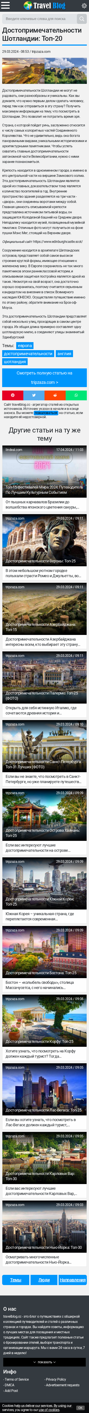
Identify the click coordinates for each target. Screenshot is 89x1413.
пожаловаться (46, 413)
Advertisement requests (62, 1385)
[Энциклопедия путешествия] (44, 5)
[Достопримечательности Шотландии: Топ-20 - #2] (65, 71)
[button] (12, 396)
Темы (15, 1279)
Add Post (11, 1391)
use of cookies (49, 1410)
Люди (43, 1279)
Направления (73, 1279)
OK (80, 1408)
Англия (64, 353)
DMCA (9, 1385)
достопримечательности (28, 353)
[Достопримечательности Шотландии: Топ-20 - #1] (23, 71)
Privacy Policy (56, 1379)
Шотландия (15, 361)
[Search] (82, 19)
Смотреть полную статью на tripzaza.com (44, 377)
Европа (25, 345)
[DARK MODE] (84, 5)
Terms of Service (17, 1379)
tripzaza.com (41, 52)
